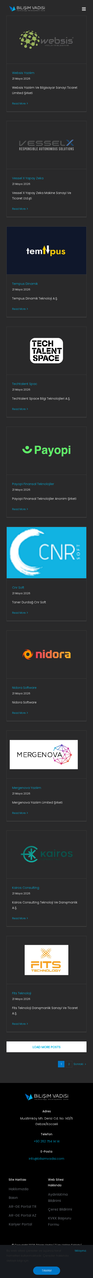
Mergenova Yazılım (26, 788)
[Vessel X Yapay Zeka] (46, 145)
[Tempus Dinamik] (46, 250)
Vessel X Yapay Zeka (27, 178)
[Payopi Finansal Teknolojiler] (46, 451)
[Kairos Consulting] (46, 854)
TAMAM (46, 1270)
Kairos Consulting (25, 888)
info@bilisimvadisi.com (46, 1158)
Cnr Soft (18, 587)
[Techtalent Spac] (46, 351)
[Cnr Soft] (46, 552)
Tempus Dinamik (25, 284)
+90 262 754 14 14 (46, 1141)
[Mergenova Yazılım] (46, 754)
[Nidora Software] (46, 654)
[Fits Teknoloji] (46, 960)
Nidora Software (24, 687)
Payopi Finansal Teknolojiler (33, 484)
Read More (19, 103)
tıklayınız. (81, 1251)
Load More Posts (47, 1047)
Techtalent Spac (24, 384)
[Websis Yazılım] (46, 40)
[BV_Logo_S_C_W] (27, 7)
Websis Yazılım (23, 73)
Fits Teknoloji (21, 993)
